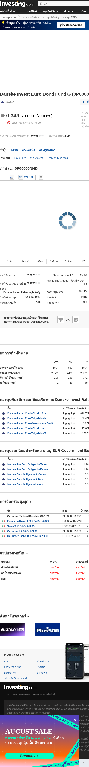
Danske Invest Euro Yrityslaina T (26, 433)
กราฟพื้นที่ (12, 177)
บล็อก (7, 661)
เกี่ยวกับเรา (43, 661)
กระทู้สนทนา (47, 150)
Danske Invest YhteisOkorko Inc (26, 428)
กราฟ (14, 150)
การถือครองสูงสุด (14, 501)
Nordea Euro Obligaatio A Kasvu (26, 474)
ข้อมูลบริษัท (20, 158)
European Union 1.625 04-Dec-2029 (28, 521)
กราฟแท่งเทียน (6, 177)
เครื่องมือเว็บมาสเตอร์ (15, 678)
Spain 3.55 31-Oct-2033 (21, 526)
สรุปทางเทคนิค (12, 553)
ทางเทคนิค (28, 150)
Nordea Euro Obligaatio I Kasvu (25, 484)
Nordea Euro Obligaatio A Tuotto (26, 479)
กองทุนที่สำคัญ (51, 17)
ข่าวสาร (68, 11)
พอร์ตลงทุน (10, 672)
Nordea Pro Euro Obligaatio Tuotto (27, 464)
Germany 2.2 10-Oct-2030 (22, 531)
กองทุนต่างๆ (9, 17)
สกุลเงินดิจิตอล (50, 11)
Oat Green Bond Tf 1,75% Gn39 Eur (27, 536)
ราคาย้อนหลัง (37, 158)
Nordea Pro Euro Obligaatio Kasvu (27, 469)
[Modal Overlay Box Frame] (39, 741)
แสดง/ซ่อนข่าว (41, 177)
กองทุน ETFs (70, 17)
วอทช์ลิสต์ (31, 11)
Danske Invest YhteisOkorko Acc (27, 413)
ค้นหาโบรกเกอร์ (13, 616)
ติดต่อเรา (42, 672)
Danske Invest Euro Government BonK (30, 423)
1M (31, 177)
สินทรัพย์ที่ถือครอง (58, 158)
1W (26, 177)
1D (20, 177)
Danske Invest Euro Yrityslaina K (26, 418)
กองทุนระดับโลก (30, 17)
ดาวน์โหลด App (12, 667)
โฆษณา (41, 667)
